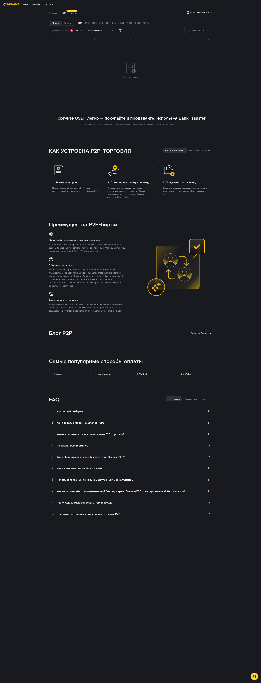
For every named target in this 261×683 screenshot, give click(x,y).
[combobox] (76, 30)
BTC (87, 23)
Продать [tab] (67, 23)
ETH (107, 23)
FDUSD (121, 23)
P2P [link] (64, 13)
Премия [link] (73, 13)
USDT (79, 23)
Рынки (25, 4)
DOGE (137, 23)
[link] (68, 374)
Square (48, 4)
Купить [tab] (56, 23)
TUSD (129, 23)
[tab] (53, 13)
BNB (101, 23)
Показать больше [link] (200, 333)
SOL (114, 23)
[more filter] (120, 30)
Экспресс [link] (53, 13)
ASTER (146, 23)
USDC (94, 23)
